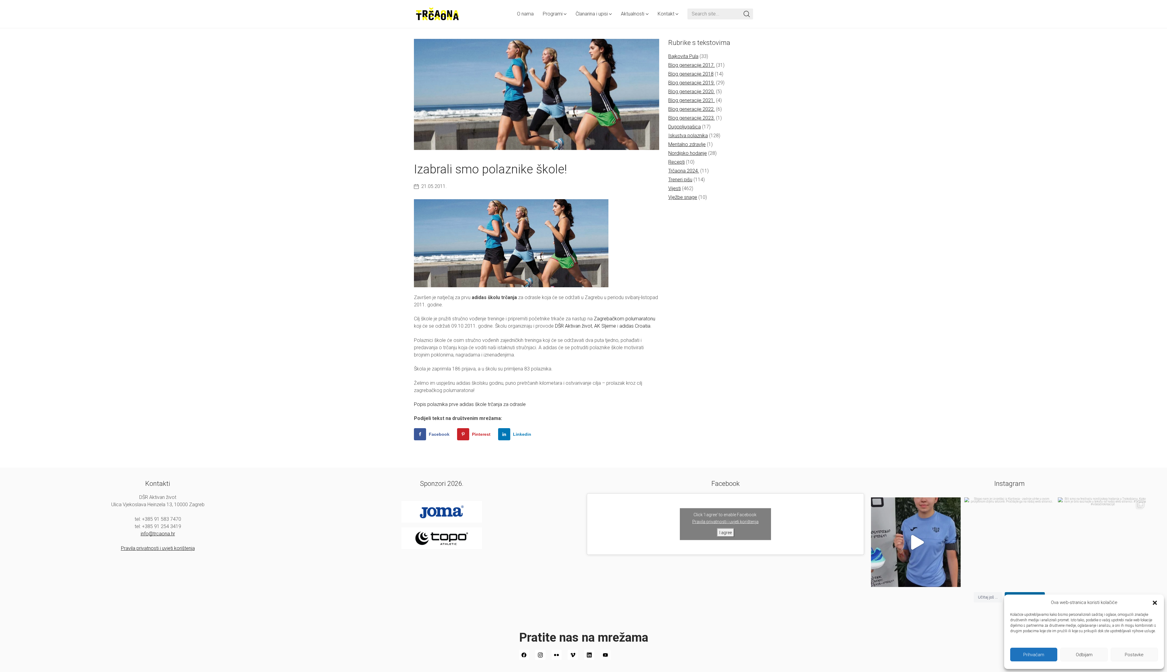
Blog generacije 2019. (691, 83)
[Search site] (746, 14)
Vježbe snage (682, 197)
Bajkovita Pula (683, 56)
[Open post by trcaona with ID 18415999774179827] (1009, 542)
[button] (1155, 602)
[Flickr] (557, 655)
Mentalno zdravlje (687, 144)
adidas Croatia (634, 326)
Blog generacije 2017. (691, 65)
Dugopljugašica (684, 127)
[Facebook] (524, 655)
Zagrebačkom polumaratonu (624, 319)
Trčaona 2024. (683, 171)
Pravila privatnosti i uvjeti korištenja (158, 548)
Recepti (676, 162)
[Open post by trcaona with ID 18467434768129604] (916, 542)
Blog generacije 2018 (691, 74)
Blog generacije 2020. (691, 91)
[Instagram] (540, 655)
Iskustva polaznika (688, 135)
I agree (725, 532)
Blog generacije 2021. (691, 100)
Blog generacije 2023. (691, 118)
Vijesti (674, 188)
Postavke (1134, 654)
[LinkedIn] (589, 655)
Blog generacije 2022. (691, 109)
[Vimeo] (573, 655)
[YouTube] (605, 655)
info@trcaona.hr (158, 534)
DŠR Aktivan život (573, 326)
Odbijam (1084, 654)
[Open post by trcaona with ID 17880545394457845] (1103, 542)
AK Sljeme (605, 326)
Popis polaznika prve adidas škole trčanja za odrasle (470, 404)
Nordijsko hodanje (687, 153)
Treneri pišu (680, 179)
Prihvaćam (1033, 654)
